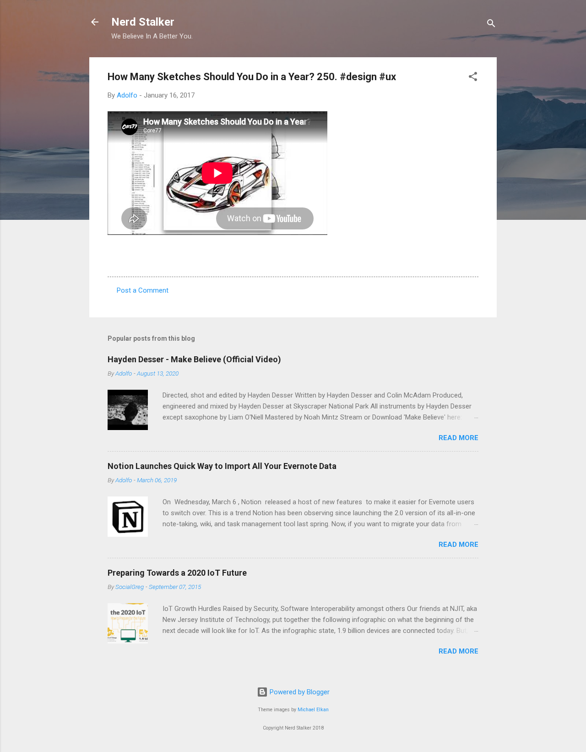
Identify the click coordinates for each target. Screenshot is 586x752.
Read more (458, 438)
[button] (472, 78)
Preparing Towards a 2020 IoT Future (177, 573)
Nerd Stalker (142, 22)
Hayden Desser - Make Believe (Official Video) (194, 359)
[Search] (491, 25)
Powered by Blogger (299, 692)
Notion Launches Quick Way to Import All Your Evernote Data (222, 466)
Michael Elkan (313, 710)
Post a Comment (142, 290)
